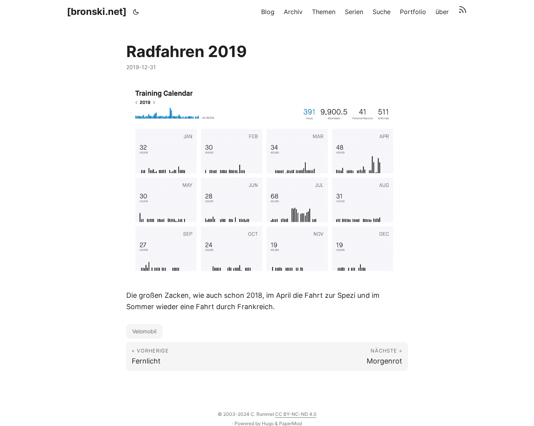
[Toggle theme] (136, 11)
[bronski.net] (97, 11)
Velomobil (144, 331)
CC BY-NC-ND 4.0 (296, 414)
